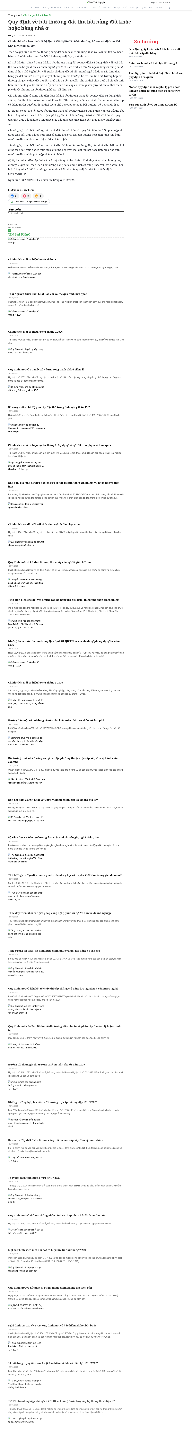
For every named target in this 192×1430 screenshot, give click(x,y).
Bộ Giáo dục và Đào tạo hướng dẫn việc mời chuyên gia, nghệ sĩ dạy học (53, 837)
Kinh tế (96, 8)
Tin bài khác (19, 234)
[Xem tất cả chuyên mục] (169, 7)
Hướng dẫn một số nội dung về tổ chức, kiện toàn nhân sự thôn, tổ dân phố (56, 720)
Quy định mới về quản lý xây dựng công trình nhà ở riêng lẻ (46, 369)
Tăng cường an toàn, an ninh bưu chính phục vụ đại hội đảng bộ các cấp (54, 950)
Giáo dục (134, 8)
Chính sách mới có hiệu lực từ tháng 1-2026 (35, 682)
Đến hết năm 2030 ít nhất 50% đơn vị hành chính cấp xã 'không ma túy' (53, 799)
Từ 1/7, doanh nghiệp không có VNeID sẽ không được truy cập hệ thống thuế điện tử (61, 1401)
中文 (160, 3)
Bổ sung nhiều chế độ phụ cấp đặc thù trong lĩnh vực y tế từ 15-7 (49, 407)
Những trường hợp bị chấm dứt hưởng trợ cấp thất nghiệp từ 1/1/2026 (52, 1102)
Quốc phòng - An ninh (152, 8)
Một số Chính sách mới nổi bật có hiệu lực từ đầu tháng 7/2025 (47, 1250)
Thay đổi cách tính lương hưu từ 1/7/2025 (34, 1177)
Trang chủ (14, 15)
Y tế (125, 8)
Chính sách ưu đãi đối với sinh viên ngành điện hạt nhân (44, 524)
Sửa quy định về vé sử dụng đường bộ (153, 104)
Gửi (9, 230)
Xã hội (117, 8)
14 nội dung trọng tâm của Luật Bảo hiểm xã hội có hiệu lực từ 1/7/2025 (53, 1363)
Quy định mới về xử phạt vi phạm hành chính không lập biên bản (50, 1287)
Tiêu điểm (34, 8)
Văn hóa (107, 8)
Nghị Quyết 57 (83, 8)
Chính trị (69, 8)
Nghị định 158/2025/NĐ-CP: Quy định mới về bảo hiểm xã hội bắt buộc (52, 1325)
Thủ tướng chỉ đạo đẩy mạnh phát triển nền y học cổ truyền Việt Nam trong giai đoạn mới (65, 875)
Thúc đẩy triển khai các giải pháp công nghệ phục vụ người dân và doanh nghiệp (59, 913)
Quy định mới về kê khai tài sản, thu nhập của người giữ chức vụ (49, 562)
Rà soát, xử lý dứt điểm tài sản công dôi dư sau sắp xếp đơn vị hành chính (55, 1140)
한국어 (167, 3)
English (154, 3)
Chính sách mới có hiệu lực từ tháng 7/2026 (35, 331)
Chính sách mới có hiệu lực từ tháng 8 (32, 259)
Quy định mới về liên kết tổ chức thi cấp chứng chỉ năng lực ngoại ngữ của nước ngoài (63, 988)
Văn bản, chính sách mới (37, 15)
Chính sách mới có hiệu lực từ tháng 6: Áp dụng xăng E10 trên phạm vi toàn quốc (59, 445)
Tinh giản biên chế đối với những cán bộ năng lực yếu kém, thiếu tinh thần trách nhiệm (63, 599)
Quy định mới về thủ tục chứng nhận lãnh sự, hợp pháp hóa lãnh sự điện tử (56, 1215)
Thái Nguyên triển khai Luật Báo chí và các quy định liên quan (47, 294)
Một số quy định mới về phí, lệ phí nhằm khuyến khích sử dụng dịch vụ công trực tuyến (154, 90)
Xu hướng (146, 41)
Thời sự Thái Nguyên (51, 8)
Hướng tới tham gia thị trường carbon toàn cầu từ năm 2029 (46, 1064)
